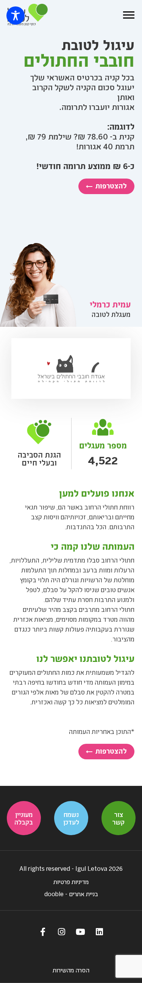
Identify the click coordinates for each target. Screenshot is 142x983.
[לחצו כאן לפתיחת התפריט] (128, 15)
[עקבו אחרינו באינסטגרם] (61, 931)
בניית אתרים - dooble (71, 893)
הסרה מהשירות (71, 970)
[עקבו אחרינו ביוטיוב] (80, 931)
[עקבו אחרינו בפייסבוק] (42, 931)
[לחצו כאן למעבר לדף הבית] (28, 15)
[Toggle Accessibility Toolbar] (15, 15)
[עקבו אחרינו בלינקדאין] (99, 931)
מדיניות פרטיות (71, 881)
